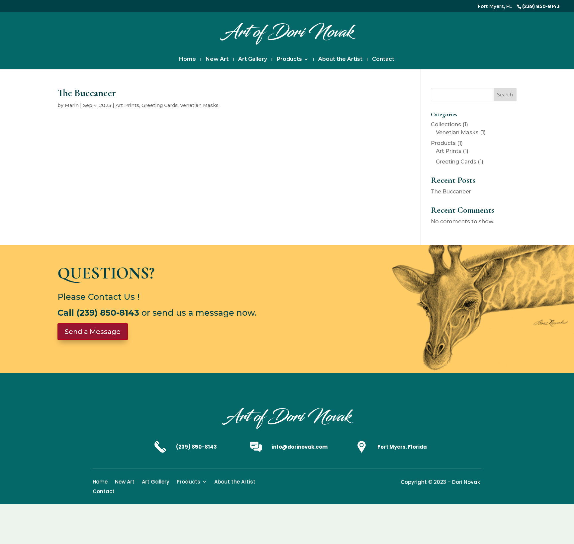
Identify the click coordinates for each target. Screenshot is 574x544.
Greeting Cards (160, 105)
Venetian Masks (199, 105)
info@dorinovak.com (300, 446)
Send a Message (93, 332)
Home (187, 59)
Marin (72, 105)
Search (505, 95)
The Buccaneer (451, 191)
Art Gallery (252, 59)
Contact (383, 59)
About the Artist (340, 59)
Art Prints (127, 105)
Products (289, 59)
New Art (217, 59)
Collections (446, 124)
